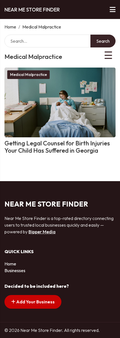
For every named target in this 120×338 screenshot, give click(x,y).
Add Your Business (35, 302)
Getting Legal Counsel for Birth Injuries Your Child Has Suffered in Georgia (57, 146)
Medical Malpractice (28, 74)
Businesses (14, 270)
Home (10, 27)
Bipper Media (42, 231)
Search (103, 41)
